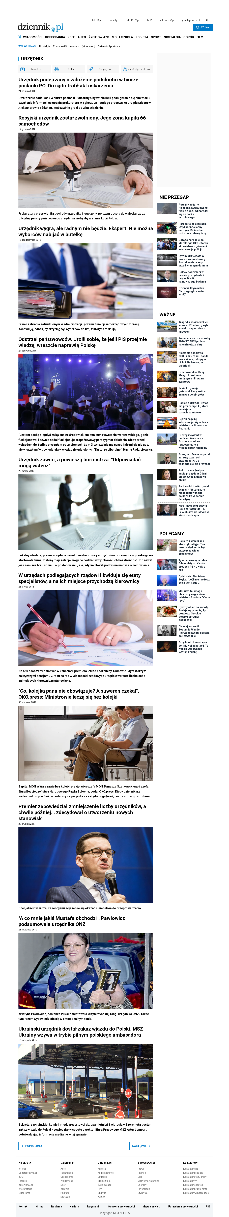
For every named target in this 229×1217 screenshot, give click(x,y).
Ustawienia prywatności (183, 1206)
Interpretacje (25, 1189)
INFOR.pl (96, 20)
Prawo (141, 1168)
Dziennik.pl (67, 1162)
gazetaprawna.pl (191, 20)
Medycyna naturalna (148, 1181)
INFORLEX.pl (132, 20)
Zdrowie (65, 1189)
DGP (149, 20)
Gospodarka (67, 1176)
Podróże (65, 1193)
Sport (63, 1185)
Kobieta (102, 1168)
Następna (139, 1146)
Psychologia (144, 1189)
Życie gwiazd (104, 1185)
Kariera (74, 1206)
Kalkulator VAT (191, 1181)
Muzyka (102, 1193)
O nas (39, 1206)
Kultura (101, 1197)
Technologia (67, 1172)
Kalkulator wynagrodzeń (196, 1193)
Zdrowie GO (60, 46)
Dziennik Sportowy (109, 46)
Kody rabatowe (106, 1172)
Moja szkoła (104, 1181)
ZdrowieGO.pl (167, 20)
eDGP (21, 1176)
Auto (63, 1168)
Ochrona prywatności (121, 1206)
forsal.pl (113, 20)
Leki (140, 1176)
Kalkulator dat (190, 1168)
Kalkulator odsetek (193, 1185)
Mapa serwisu (151, 1206)
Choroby (142, 1185)
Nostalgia (44, 46)
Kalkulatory (190, 1162)
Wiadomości (67, 1181)
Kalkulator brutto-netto (195, 1189)
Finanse (142, 1172)
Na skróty (25, 1162)
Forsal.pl (23, 1181)
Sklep (207, 20)
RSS (208, 1206)
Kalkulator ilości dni (193, 1172)
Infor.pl (22, 1168)
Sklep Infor (24, 1193)
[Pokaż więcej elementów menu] (210, 37)
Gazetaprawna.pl (28, 1172)
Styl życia (143, 1193)
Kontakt (23, 1206)
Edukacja (102, 1176)
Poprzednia (33, 1146)
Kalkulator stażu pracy (195, 1176)
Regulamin (93, 1206)
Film (100, 1189)
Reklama (56, 1206)
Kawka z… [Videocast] (82, 46)
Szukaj (205, 27)
